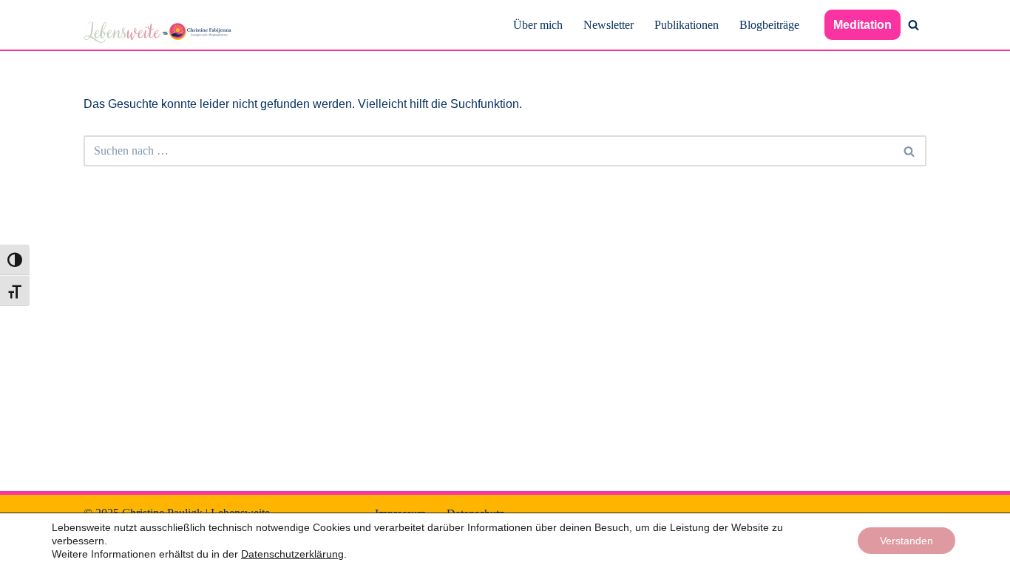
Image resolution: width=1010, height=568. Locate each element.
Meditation (862, 24)
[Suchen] (913, 24)
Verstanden (906, 541)
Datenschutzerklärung (292, 554)
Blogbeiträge (769, 24)
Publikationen (686, 24)
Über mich (538, 24)
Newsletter (608, 24)
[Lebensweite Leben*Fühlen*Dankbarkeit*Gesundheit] (157, 32)
